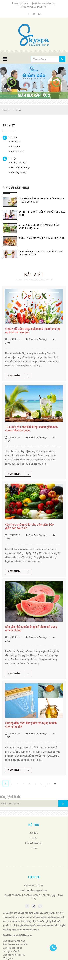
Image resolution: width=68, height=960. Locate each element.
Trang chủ (7, 110)
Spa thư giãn (17, 151)
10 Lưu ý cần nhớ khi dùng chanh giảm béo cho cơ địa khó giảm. (31, 428)
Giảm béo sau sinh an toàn (15, 944)
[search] (62, 59)
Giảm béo (15, 141)
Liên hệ (34, 847)
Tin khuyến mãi (18, 172)
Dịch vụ (13, 137)
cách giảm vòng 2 (11, 951)
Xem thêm (14, 376)
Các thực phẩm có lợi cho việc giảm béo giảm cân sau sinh (29, 526)
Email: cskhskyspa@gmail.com (33, 890)
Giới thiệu (33, 833)
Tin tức (13, 158)
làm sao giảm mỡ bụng (45, 917)
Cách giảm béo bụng (12, 947)
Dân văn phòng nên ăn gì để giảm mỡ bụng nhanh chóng (31, 628)
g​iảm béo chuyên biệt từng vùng (23, 912)
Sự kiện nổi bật (18, 162)
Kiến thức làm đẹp (20, 167)
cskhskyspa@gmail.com (35, 7)
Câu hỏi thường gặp (33, 842)
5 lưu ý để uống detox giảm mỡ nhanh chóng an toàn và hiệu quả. (32, 330)
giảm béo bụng (17, 917)
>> (55, 783)
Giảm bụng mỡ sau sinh (14, 940)
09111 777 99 (21, 3)
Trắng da (15, 146)
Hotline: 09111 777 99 (33, 885)
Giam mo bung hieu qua (14, 954)
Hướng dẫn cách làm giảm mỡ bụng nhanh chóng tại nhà (31, 724)
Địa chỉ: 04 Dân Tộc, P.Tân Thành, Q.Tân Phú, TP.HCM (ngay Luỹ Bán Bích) (34, 897)
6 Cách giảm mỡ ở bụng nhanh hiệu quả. (42, 238)
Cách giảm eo (9, 958)
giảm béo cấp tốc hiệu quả (32, 925)
